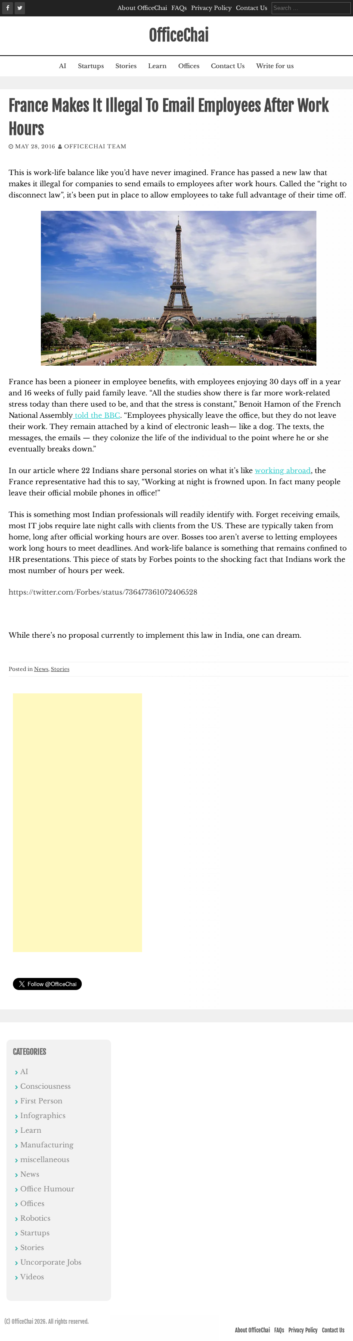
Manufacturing (47, 1144)
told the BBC (96, 415)
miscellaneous (44, 1159)
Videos (32, 1276)
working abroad (283, 470)
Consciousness (45, 1086)
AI (62, 66)
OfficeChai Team (95, 146)
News (41, 669)
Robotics (35, 1218)
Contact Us (251, 8)
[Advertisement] (77, 822)
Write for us (275, 66)
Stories (125, 66)
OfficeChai (179, 35)
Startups (91, 66)
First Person (41, 1101)
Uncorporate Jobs (50, 1262)
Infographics (42, 1115)
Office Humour (47, 1188)
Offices (188, 66)
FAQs (179, 8)
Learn (157, 66)
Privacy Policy (211, 8)
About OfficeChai (142, 8)
